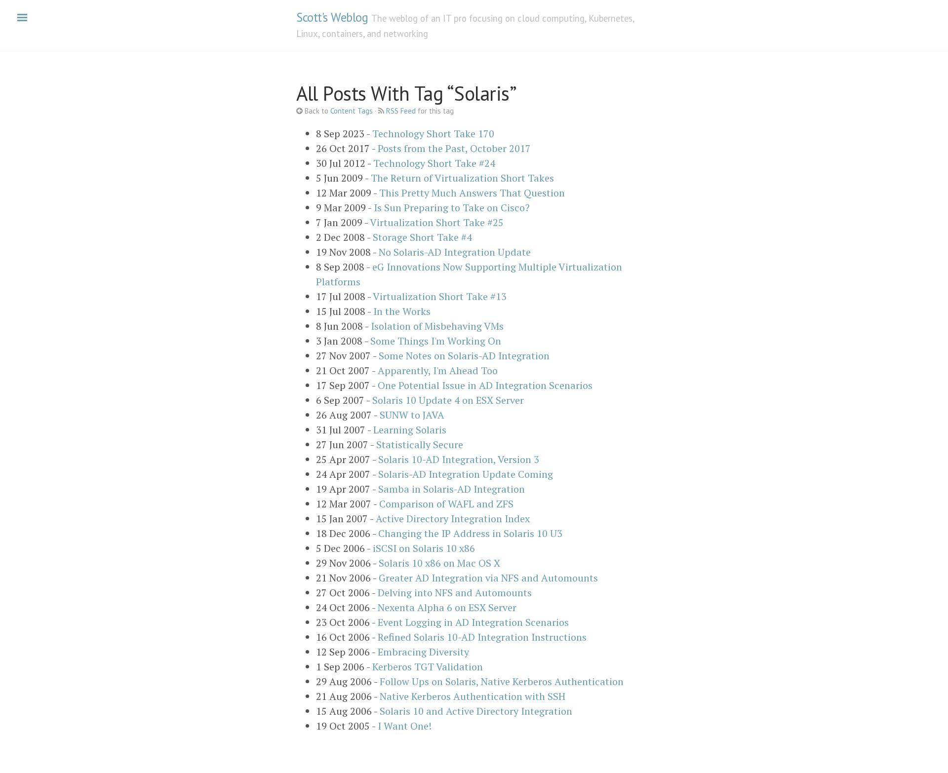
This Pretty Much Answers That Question (472, 192)
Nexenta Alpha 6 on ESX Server (447, 607)
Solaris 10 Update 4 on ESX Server (448, 400)
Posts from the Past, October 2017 (454, 148)
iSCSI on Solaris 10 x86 (424, 548)
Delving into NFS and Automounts (455, 592)
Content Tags (351, 111)
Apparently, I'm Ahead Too (438, 370)
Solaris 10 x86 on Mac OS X (439, 563)
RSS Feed (401, 111)
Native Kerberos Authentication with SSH (472, 696)
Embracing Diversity (423, 651)
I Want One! (405, 726)
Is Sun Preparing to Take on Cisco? (452, 207)
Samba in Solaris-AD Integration (451, 489)
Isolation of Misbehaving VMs (437, 326)
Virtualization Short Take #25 (437, 222)
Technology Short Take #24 (434, 163)
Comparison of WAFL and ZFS (446, 503)
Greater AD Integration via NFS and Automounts (488, 577)
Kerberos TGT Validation (427, 666)
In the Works (402, 311)
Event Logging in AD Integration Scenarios (473, 622)
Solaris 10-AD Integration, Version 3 (458, 459)
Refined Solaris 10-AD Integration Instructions (482, 637)
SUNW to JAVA (412, 415)
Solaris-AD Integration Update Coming (465, 474)
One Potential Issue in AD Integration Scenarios (485, 385)
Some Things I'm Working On (435, 341)
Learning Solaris (409, 429)
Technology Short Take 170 (433, 133)
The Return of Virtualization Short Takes (462, 178)
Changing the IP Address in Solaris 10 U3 (470, 533)
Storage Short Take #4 (422, 237)
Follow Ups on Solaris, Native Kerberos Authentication (502, 681)
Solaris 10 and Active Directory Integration (476, 711)
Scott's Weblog (332, 17)
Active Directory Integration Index (453, 518)
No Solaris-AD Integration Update (455, 252)
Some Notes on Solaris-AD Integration (464, 355)
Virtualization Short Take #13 (440, 296)
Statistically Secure (419, 444)
